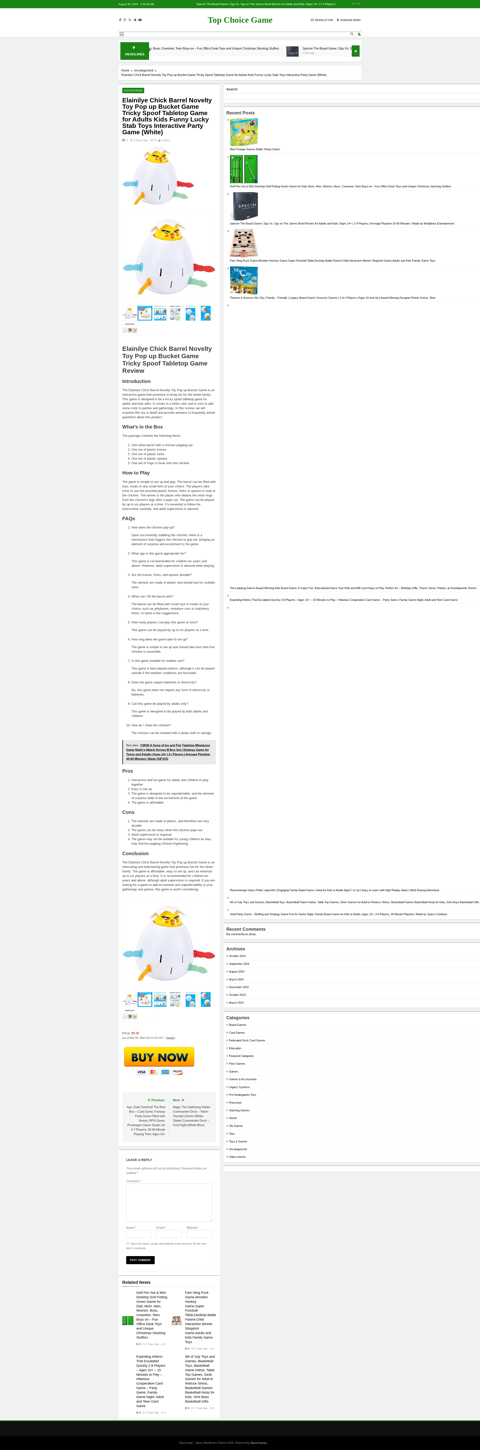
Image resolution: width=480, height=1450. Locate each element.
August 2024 (236, 971)
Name (131, 1227)
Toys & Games (238, 1141)
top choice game (240, 20)
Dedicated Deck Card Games (247, 1040)
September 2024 (239, 963)
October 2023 (237, 994)
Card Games (237, 1032)
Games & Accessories (243, 1079)
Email (161, 1227)
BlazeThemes (259, 1442)
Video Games (237, 1156)
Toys (232, 1133)
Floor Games (237, 1063)
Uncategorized (133, 90)
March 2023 (236, 1002)
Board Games (237, 1024)
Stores (233, 1118)
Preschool (235, 1102)
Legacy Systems (239, 1087)
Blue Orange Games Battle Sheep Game (255, 149)
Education (235, 1048)
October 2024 (237, 956)
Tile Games (236, 1125)
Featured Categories (241, 1055)
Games (233, 1071)
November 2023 (239, 987)
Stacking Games (239, 1110)
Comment (133, 1181)
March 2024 (236, 979)
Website (192, 1227)
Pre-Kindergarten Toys (242, 1094)
